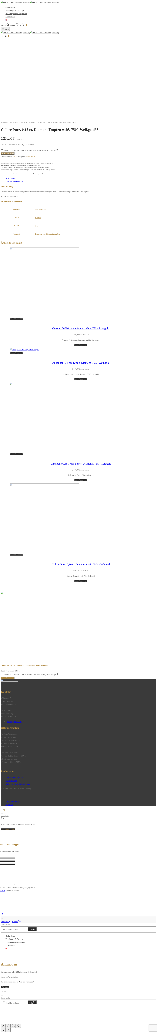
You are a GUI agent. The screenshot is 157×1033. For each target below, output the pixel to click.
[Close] (2, 813)
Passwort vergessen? (26, 982)
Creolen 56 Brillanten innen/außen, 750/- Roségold (80, 328)
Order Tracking (11, 781)
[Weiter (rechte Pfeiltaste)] (8, 1030)
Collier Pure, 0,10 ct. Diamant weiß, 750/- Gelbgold (81, 564)
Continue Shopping (8, 829)
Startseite (4, 122)
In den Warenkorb (8, 153)
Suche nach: (5, 925)
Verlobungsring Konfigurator (16, 14)
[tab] (81, 178)
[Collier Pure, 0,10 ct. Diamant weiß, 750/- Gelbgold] (44, 552)
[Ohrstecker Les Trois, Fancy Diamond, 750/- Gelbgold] (44, 451)
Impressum (9, 805)
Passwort (9, 977)
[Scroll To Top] (2, 915)
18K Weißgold (40, 209)
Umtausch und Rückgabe (15, 778)
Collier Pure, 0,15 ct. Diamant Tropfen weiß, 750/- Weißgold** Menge (30, 150)
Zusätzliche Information (14, 181)
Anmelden (5, 987)
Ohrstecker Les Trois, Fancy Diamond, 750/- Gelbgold (80, 463)
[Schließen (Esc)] (3, 1026)
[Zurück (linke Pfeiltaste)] (3, 1030)
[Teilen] (8, 1026)
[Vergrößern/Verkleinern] (18, 1026)
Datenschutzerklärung (13, 802)
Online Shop (10, 7)
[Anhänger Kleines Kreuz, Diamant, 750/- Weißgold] (24, 350)
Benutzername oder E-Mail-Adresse (19, 972)
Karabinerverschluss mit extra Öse (47, 234)
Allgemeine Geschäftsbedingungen (18, 784)
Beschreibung (11, 178)
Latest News (10, 17)
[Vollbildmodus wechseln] (13, 1026)
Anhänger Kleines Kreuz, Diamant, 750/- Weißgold (81, 362)
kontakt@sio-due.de (14, 722)
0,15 (36, 226)
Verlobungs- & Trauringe (15, 10)
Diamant (38, 218)
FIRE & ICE (24, 122)
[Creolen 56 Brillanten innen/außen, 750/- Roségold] (44, 315)
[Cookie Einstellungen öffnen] (18, 1022)
